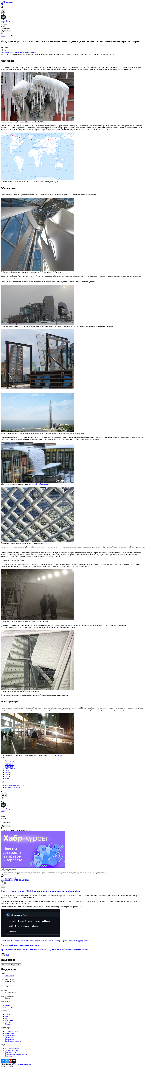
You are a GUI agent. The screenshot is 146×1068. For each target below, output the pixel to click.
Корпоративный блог (13, 1048)
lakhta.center (9, 976)
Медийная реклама (12, 1050)
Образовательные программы (16, 1054)
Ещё (7, 955)
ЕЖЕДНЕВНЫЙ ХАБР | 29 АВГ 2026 (15, 880)
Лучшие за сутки (7, 964)
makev (3, 36)
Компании (9, 1020)
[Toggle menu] (2, 2)
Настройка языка (7, 1064)
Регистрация (9, 1007)
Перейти (4, 875)
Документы (9, 1037)
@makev (4, 818)
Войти (7, 1005)
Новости (8, 1016)
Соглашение (9, 1039)
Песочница (9, 1024)
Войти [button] (3, 13)
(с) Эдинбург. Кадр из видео (40, 484)
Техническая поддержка (22, 1064)
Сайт (2, 811)
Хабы (7, 1018)
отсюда (59, 755)
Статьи (7, 1014)
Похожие (17, 964)
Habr (13, 1066)
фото (19, 122)
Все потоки (8, 2)
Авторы (8, 1022)
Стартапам (9, 1056)
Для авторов (9, 1033)
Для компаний (10, 1035)
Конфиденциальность (13, 1041)
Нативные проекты (12, 1052)
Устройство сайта (11, 1031)
